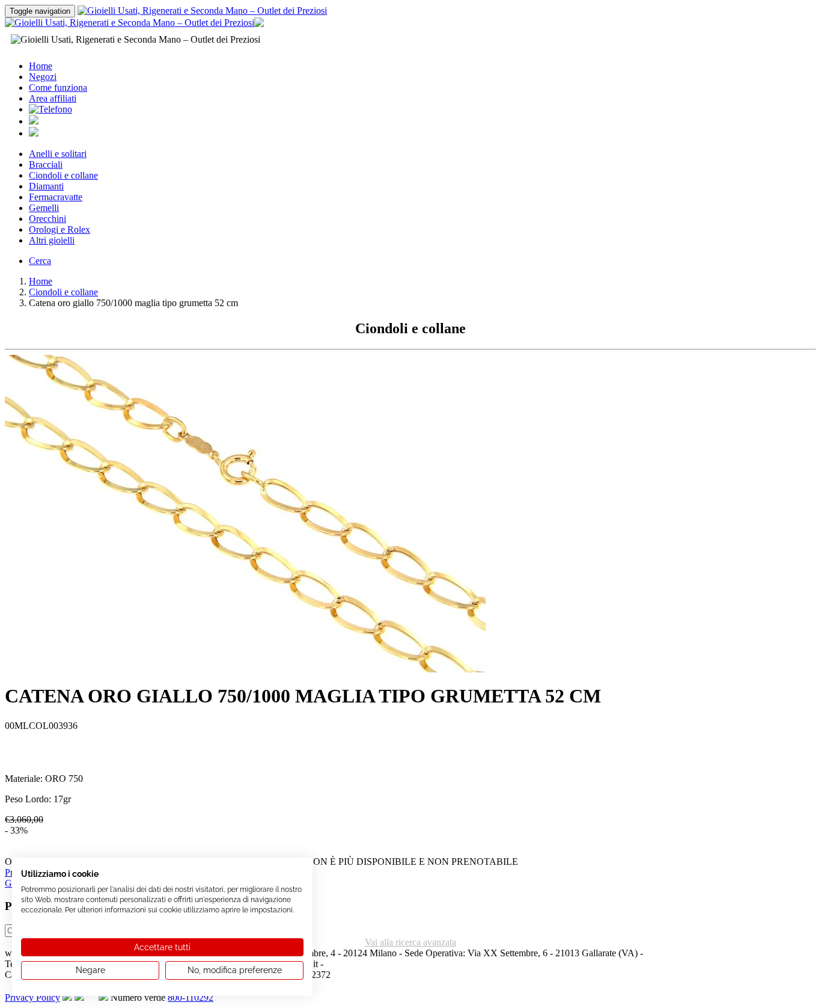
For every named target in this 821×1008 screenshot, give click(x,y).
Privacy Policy (32, 997)
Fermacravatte (55, 197)
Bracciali (46, 164)
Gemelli (44, 208)
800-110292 (190, 997)
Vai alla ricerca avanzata (410, 942)
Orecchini (47, 219)
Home (40, 66)
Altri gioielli (52, 240)
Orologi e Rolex (59, 229)
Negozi (42, 77)
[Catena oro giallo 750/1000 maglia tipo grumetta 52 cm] (245, 669)
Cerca (40, 261)
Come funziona (58, 87)
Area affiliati (52, 98)
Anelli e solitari (58, 154)
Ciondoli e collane (63, 175)
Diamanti (46, 186)
